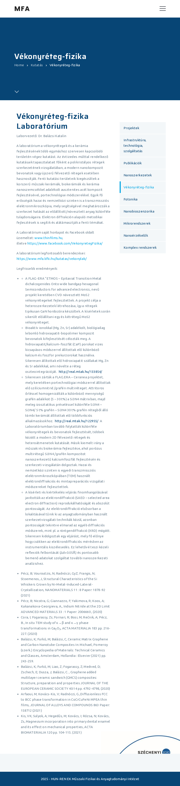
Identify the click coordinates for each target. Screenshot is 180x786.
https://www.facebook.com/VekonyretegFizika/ (65, 243)
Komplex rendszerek (140, 247)
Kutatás (37, 65)
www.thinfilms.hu (48, 238)
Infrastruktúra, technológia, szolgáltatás (135, 145)
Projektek (131, 128)
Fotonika (130, 199)
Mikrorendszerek (137, 223)
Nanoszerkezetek (138, 175)
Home (19, 65)
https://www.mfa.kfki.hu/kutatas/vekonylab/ (51, 259)
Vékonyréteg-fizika (139, 187)
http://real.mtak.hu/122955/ (77, 421)
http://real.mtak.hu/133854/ (80, 371)
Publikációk (133, 163)
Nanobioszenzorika (139, 211)
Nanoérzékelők (136, 235)
